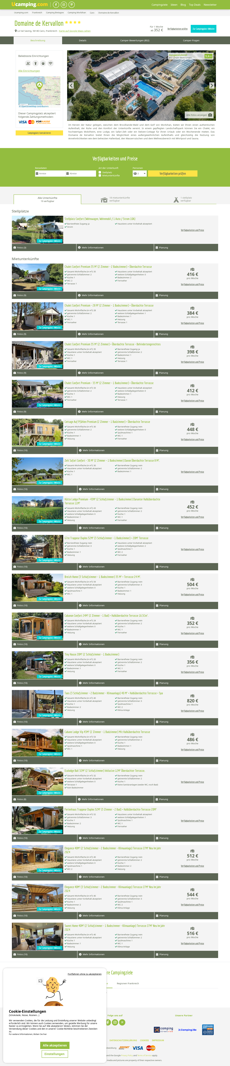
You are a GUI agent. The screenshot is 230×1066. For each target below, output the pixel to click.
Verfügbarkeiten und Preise (192, 230)
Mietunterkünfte (111, 175)
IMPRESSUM (158, 1040)
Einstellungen (54, 1054)
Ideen (174, 4)
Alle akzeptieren (55, 1045)
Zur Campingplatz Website (204, 28)
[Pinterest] (72, 5)
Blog (183, 4)
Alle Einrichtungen (29, 71)
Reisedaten (41, 167)
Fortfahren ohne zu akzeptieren (85, 973)
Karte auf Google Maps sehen (75, 30)
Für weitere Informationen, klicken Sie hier (28, 1034)
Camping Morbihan (92, 995)
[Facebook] (56, 5)
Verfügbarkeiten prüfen (177, 28)
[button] (39, 86)
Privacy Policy (127, 1055)
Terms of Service (144, 1055)
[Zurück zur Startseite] (30, 4)
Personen (138, 167)
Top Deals (195, 4)
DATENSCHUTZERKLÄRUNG (123, 1040)
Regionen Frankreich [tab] (128, 983)
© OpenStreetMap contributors (34, 106)
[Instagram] (64, 5)
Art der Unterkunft (108, 167)
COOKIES (144, 1040)
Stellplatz (107, 172)
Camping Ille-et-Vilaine (94, 992)
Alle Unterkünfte (47, 199)
